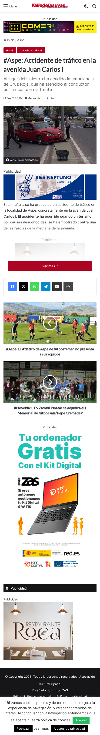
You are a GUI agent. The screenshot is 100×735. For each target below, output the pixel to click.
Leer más (41, 728)
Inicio (10, 40)
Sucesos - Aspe (31, 50)
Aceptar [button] (81, 720)
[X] (23, 286)
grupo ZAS (60, 690)
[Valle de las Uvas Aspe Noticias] (50, 6)
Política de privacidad (72, 696)
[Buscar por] (94, 8)
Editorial (19, 696)
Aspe (21, 40)
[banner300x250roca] (38, 659)
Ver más (49, 266)
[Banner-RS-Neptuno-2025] (50, 198)
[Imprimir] (68, 286)
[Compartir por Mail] (57, 286)
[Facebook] (12, 286)
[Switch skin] (86, 8)
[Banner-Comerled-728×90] (50, 27)
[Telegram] (45, 286)
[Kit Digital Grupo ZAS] (50, 568)
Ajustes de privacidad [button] (69, 728)
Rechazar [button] (23, 728)
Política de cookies (40, 696)
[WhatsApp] (34, 286)
